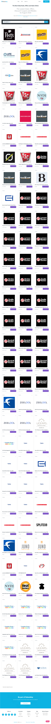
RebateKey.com (20, 15)
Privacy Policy (33, 722)
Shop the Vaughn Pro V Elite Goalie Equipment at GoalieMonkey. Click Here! (15, 307)
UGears (19, 656)
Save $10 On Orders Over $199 (24, 470)
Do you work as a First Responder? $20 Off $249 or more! (29, 511)
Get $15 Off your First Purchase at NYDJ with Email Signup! (13, 593)
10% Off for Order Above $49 (7, 123)
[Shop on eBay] (43, 685)
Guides (37, 716)
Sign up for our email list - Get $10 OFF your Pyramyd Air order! (30, 41)
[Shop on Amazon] (31, 685)
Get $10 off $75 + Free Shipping (8, 62)
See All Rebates (40, 18)
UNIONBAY (3, 145)
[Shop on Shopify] (39, 689)
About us (28, 713)
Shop (18, 1)
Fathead (3, 411)
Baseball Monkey (4, 370)
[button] (15, 27)
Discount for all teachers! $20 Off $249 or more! (27, 491)
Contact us (28, 714)
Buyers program (45, 713)
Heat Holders (20, 595)
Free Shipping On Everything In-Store (9, 675)
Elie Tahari (36, 472)
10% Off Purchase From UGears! (24, 675)
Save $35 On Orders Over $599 (40, 450)
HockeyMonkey (4, 288)
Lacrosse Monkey (4, 227)
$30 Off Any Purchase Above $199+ (25, 409)
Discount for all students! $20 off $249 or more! (10, 491)
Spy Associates (20, 452)
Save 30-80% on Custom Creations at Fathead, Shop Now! (12, 552)
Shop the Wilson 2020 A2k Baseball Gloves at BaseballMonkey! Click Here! (15, 348)
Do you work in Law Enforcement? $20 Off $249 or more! (12, 511)
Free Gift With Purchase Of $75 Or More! (42, 654)
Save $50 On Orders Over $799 (24, 450)
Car (3, 27)
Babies (36, 27)
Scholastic (20, 145)
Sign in (20, 714)
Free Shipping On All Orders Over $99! (9, 654)
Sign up (20, 713)
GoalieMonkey (36, 288)
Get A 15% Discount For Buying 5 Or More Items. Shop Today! (29, 593)
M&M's (36, 43)
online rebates (25, 16)
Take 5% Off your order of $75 (7, 82)
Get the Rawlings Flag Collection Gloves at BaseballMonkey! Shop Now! (31, 368)
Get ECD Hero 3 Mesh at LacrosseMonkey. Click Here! (28, 225)
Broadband (20, 27)
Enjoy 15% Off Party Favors (23, 62)
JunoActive (20, 554)
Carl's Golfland (20, 84)
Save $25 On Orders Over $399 (7, 470)
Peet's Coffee (4, 43)
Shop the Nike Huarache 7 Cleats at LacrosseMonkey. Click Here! (30, 205)
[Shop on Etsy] (24, 689)
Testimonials (37, 713)
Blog (28, 716)
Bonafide (36, 186)
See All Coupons (47, 18)
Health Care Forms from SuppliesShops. (26, 634)
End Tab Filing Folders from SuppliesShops (10, 613)
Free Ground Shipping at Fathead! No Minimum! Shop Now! (12, 409)
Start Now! (25, 703)
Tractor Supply (36, 84)
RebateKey (15, 722)
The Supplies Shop (4, 452)
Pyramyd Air (20, 43)
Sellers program (45, 714)
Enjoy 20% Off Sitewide (39, 41)
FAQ (22, 1)
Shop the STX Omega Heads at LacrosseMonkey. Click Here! (13, 225)
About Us (26, 1)
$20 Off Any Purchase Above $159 (41, 409)
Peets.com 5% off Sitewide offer (8, 41)
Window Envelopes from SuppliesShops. (42, 613)
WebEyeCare (3, 84)
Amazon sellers (20, 716)
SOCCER (20, 125)
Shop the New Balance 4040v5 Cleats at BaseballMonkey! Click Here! (31, 348)
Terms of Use (28, 722)
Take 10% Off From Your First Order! (25, 654)
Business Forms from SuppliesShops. (25, 613)
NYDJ (3, 595)
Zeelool (3, 125)
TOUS (35, 595)
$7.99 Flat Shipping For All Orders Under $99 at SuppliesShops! (13, 450)
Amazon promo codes (32, 15)
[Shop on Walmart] (19, 685)
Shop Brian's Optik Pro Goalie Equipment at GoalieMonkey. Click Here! (31, 307)
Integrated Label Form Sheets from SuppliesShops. (11, 634)
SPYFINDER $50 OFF (22, 573)
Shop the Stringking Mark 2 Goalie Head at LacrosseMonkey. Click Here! (15, 246)
